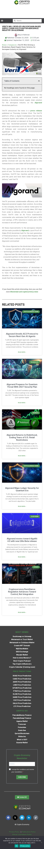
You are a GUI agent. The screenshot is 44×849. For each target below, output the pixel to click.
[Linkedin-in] (28, 817)
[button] (2, 20)
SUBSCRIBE (22, 777)
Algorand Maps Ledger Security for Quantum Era (22, 489)
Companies (12, 45)
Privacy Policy (14, 832)
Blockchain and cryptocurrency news (24, 292)
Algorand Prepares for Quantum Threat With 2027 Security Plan (22, 385)
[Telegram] (22, 817)
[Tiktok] (35, 817)
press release (36, 111)
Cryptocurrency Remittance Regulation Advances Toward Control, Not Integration (22, 591)
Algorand (38, 103)
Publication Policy (29, 832)
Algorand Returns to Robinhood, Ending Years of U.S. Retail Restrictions (22, 437)
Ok (16, 846)
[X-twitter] (15, 817)
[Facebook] (8, 817)
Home (4, 45)
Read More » (22, 352)
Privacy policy (24, 846)
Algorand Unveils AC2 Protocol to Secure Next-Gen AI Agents (22, 335)
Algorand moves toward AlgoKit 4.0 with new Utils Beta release (22, 539)
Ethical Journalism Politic (22, 834)
